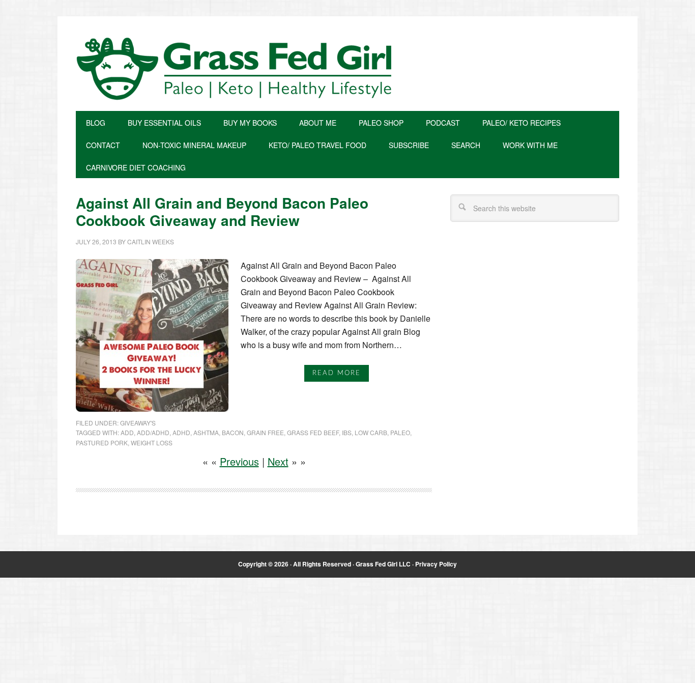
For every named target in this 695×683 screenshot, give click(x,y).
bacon (233, 432)
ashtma (206, 432)
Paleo (400, 432)
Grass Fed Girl (347, 69)
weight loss (151, 442)
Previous (239, 461)
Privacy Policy (436, 563)
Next (278, 461)
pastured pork (102, 442)
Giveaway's (138, 422)
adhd (181, 432)
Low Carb (371, 432)
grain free (265, 432)
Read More (336, 373)
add (127, 432)
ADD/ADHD (153, 432)
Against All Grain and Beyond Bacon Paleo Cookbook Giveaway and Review (222, 211)
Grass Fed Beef (313, 432)
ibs (347, 432)
